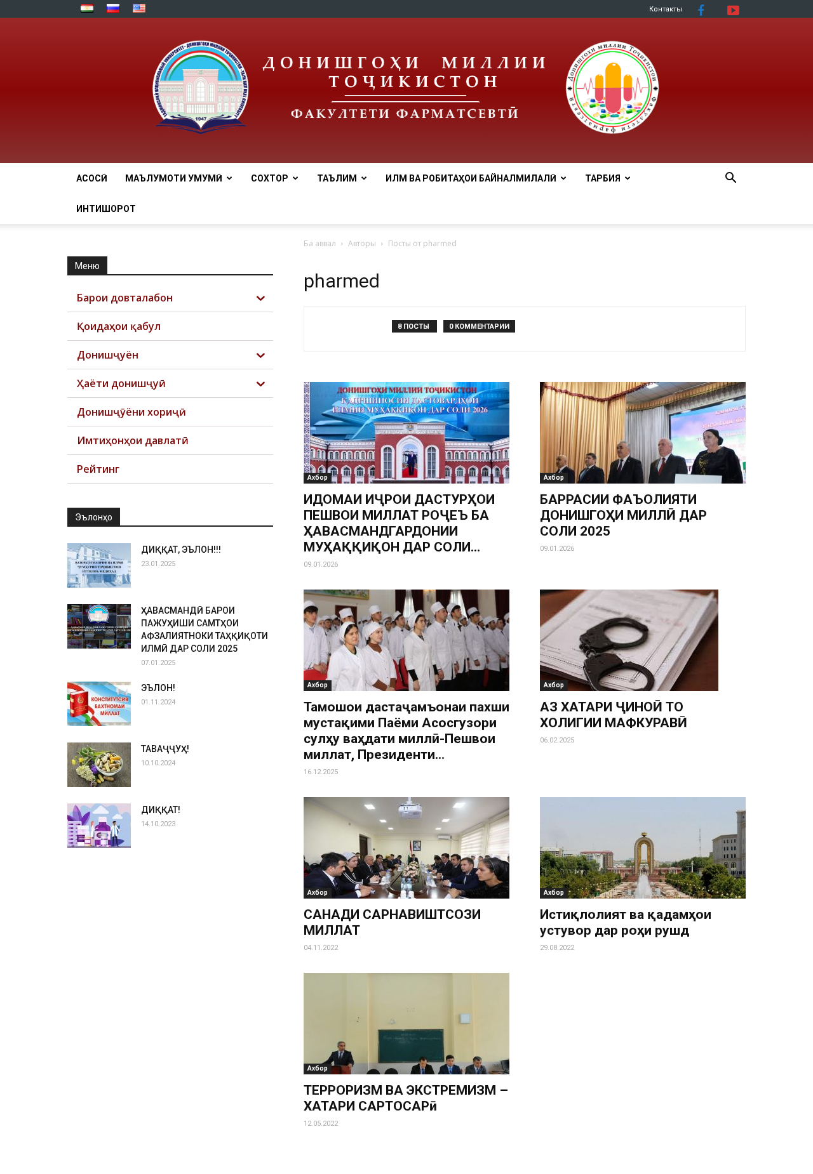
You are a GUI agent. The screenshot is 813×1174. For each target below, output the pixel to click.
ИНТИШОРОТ (106, 209)
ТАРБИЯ (603, 178)
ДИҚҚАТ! (160, 810)
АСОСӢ (91, 178)
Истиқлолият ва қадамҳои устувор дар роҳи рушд (625, 922)
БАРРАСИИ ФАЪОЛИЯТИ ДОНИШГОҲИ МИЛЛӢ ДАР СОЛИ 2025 (623, 515)
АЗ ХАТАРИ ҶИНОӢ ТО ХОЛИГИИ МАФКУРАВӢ (613, 714)
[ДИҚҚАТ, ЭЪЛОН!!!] (99, 565)
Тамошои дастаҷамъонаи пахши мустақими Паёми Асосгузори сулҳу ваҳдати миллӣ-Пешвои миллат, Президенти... (406, 730)
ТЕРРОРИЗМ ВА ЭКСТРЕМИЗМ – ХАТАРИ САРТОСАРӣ (406, 1098)
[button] (730, 179)
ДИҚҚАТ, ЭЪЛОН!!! (181, 549)
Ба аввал (320, 243)
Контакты (665, 9)
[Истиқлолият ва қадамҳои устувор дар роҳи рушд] (643, 848)
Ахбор (317, 477)
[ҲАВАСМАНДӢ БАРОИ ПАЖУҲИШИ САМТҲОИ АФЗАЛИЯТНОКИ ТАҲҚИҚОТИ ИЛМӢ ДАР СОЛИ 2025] (99, 626)
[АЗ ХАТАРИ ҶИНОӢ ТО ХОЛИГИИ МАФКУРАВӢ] (643, 640)
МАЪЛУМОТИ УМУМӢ (173, 178)
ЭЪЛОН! (158, 688)
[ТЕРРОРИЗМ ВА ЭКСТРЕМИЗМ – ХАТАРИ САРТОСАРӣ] (406, 1023)
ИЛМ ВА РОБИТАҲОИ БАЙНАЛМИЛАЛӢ (471, 178)
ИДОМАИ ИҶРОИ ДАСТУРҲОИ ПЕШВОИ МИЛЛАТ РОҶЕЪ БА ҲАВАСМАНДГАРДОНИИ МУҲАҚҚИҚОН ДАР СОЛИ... (399, 523)
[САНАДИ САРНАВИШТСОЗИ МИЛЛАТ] (406, 848)
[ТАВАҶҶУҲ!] (99, 764)
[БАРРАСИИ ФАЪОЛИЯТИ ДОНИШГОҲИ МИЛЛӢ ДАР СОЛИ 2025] (643, 433)
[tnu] (406, 90)
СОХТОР (269, 178)
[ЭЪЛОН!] (99, 704)
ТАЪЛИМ (337, 178)
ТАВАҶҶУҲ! (165, 749)
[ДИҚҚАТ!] (99, 825)
